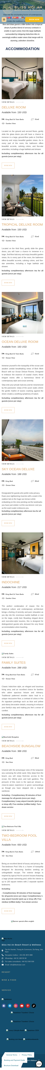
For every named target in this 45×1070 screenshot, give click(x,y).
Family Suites (14, 662)
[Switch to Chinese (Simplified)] (17, 17)
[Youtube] (22, 1006)
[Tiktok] (34, 1006)
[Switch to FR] (12, 17)
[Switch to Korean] (20, 17)
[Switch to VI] (9, 17)
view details (8, 102)
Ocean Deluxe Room (20, 342)
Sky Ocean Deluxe (18, 469)
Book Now (8, 165)
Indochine (11, 582)
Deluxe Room (14, 107)
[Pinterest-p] (28, 1006)
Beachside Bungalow (21, 746)
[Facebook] (4, 1006)
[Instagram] (16, 1006)
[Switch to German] (22, 17)
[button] (39, 1064)
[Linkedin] (10, 1006)
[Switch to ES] (15, 17)
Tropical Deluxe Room (22, 224)
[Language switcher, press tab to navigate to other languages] (7, 17)
